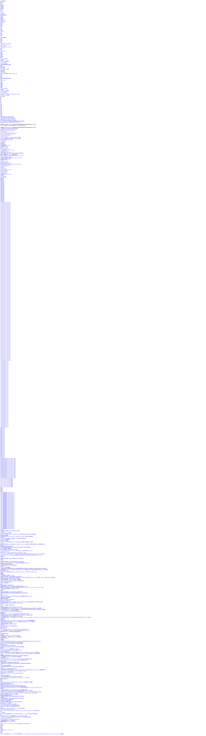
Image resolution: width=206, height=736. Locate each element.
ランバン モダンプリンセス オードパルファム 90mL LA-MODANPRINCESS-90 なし (16, 658)
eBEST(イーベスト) (4, 147)
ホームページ (3, 50)
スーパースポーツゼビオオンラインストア (8, 132)
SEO (1, 49)
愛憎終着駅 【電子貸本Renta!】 (6, 563)
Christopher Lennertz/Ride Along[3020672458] (8, 668)
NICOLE (2, 4)
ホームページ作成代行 (4, 90)
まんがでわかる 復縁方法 (5, 675)
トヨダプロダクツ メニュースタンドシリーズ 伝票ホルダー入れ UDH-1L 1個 (15, 723)
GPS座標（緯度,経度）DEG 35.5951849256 (8, 623)
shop (1, 41)
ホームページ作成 (3, 58)
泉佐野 (1, 56)
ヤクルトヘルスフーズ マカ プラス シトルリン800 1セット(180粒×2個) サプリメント (16, 550)
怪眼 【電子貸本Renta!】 (5, 651)
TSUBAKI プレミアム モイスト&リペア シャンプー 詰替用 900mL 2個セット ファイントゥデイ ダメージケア (21, 687)
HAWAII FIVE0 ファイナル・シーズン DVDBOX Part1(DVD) (11, 673)
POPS (1, 724)
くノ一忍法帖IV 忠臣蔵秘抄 (5, 665)
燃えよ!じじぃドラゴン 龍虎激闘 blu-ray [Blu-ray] (9, 648)
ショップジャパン (3, 177)
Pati (1, 707)
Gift (1, 722)
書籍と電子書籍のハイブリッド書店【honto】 (9, 154)
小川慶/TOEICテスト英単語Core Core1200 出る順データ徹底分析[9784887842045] (15, 663)
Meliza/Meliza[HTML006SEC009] (6, 546)
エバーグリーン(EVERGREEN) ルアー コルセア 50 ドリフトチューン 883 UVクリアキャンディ (18, 571)
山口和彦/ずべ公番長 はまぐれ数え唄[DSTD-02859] (10, 706)
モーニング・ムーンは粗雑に (6, 702)
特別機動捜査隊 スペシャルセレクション (8, 721)
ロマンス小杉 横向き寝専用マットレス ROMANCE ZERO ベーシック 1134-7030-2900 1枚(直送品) (18, 713)
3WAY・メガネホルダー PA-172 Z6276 (7, 709)
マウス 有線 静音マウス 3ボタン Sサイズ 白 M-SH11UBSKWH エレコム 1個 (14, 630)
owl (1, 33)
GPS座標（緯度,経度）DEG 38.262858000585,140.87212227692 (12, 561)
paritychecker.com (3, 15)
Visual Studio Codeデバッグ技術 (6, 622)
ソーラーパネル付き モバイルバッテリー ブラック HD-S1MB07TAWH (13, 689)
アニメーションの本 (4, 583)
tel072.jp (1, 18)
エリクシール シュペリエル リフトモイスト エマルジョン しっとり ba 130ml (15, 677)
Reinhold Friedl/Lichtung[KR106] (6, 695)
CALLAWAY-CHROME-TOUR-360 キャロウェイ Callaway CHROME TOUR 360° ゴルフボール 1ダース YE (20, 641)
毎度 (1, 65)
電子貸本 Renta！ (4, 159)
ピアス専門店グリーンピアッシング (7, 149)
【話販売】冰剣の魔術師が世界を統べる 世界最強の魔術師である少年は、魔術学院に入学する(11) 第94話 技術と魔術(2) (23, 568)
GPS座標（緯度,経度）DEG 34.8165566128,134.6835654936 (11, 616)
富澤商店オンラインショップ (6, 174)
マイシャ (2, 542)
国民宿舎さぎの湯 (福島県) (5, 597)
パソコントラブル (3, 63)
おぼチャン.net (3, 20)
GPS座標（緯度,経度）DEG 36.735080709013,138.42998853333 (12, 558)
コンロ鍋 (2, 531)
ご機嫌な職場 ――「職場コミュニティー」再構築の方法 (11, 636)
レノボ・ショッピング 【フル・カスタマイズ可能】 (10, 137)
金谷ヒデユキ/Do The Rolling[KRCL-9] (7, 599)
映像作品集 (2, 612)
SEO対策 (2, 59)
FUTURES (2, 624)
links (1, 74)
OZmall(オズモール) (4, 146)
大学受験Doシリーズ (4, 657)
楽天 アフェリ (3, 45)
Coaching (2, 634)
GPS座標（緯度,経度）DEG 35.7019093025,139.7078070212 (11, 676)
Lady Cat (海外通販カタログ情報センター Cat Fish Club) (10, 138)
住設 (1, 9)
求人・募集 (2, 96)
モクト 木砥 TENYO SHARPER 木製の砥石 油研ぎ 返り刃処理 (12, 121)
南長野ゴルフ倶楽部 (4, 540)
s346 (1, 28)
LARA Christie (3, 176)
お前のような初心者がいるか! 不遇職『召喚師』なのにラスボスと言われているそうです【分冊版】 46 (20, 652)
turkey (1, 34)
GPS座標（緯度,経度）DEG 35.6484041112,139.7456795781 (11, 591)
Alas (1, 731)
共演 (1, 726)
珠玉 (1, 26)
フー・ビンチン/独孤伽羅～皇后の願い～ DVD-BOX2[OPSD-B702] (13, 538)
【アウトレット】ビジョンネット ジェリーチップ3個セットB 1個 (12, 670)
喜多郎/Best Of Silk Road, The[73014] (7, 684)
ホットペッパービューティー (6, 156)
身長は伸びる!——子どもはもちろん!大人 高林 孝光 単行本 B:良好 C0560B (14, 613)
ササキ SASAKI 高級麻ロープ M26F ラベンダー (9, 588)
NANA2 (1, 654)
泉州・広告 (2, 66)
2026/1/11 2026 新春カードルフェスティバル (8, 73)
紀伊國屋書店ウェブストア (5, 145)
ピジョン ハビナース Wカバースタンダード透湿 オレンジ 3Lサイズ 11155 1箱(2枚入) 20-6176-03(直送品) (20, 653)
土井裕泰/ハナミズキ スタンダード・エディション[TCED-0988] (12, 708)
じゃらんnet (2, 141)
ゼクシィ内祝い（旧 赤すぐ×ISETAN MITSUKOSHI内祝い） (12, 153)
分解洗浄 (2, 566)
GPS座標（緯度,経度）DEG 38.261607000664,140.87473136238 (12, 696)
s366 (1, 29)
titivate (1, 487)
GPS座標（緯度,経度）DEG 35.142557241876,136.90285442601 (12, 666)
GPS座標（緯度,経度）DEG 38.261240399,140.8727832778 (11, 576)
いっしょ (2, 674)
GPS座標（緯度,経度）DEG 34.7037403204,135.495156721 (11, 607)
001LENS (2, 178)
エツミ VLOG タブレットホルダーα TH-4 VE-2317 (10, 719)
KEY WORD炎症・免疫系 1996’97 (6, 585)
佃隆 (1, 679)
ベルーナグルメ (3, 166)
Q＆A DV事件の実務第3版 (5, 548)
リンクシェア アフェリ (5, 44)
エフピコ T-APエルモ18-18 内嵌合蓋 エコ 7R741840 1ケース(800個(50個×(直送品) (15, 716)
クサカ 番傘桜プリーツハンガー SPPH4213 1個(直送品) (10, 656)
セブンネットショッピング (5, 135)
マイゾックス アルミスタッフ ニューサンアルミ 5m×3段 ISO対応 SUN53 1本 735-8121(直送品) (18, 534)
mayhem (1, 619)
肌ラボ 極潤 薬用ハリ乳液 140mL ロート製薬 (8, 549)
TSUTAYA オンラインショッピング (7, 130)
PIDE (1, 727)
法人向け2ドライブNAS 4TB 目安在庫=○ (8, 645)
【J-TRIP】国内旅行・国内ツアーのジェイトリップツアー (11, 157)
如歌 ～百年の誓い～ (4, 678)
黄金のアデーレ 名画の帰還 (5, 700)
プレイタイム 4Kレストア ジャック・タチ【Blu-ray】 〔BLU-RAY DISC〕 (14, 629)
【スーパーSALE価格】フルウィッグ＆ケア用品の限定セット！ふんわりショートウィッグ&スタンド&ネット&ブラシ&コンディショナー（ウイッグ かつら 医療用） (32, 733)
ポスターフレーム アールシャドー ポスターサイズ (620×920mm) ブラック (14, 660)
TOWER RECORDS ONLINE (5, 158)
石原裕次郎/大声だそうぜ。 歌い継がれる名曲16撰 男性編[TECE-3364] (13, 586)
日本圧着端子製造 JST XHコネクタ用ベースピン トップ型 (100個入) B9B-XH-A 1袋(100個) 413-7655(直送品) (20, 608)
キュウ (1, 10)
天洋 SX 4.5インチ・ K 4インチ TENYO (8, 118)
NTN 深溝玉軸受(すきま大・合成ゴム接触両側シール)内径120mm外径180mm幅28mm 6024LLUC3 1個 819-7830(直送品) (22, 609)
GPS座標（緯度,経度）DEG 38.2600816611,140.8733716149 (11, 602)
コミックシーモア (3, 171)
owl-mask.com (2, 14)
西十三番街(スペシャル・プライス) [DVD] (8, 703)
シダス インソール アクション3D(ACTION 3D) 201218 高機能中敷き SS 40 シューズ (16, 596)
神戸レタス (2, 427)
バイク (1, 560)
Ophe (1, 732)
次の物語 (2, 640)
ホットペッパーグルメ (4, 148)
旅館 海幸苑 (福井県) (4, 598)
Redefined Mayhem (3, 644)
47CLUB (2, 167)
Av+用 (1, 667)
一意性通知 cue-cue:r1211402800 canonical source (9, 128)
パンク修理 (2, 712)
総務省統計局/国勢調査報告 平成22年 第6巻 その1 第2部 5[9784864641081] (14, 655)
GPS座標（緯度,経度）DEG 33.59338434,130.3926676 (10, 635)
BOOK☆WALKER (3, 170)
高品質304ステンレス (4, 570)
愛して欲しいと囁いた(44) (5, 600)
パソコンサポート (3, 62)
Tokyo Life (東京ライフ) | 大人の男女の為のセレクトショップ (12, 155)
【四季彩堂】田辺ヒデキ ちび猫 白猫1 (7, 720)
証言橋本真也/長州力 (4, 633)
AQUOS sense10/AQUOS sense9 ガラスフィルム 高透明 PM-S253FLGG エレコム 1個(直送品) (17, 621)
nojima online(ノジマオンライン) (6, 139)
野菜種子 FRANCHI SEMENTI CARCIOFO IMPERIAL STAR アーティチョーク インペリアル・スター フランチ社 (22, 587)
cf (0, 36)
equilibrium (2, 697)
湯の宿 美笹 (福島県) (4, 535)
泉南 (1, 57)
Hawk (1, 730)
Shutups (1, 545)
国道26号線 (2, 67)
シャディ (2, 160)
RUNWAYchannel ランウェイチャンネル (8, 458)
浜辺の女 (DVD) (3, 661)
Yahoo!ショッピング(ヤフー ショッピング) (8, 129)
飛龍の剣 (2, 647)
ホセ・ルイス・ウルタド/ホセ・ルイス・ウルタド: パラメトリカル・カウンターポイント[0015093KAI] (20, 710)
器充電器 (2, 688)
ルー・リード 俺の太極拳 (5, 567)
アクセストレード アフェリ (6, 43)
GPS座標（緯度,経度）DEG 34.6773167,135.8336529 (10, 578)
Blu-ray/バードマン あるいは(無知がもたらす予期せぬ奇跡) (11, 643)
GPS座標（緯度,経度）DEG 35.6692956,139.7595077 (10, 530)
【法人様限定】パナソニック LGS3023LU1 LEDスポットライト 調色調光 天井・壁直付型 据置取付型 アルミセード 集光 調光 (24, 569)
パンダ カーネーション (4, 551)
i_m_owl (1, 31)
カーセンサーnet (3, 140)
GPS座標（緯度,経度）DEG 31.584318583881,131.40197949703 (12, 698)
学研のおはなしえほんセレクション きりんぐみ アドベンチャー (12, 685)
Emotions (2, 639)
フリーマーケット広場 (4, 68)
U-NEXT (2, 175)
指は (1, 590)
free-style (2, 529)
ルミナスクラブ (3, 168)
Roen (1, 680)
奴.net (1, 24)
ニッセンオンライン (4, 136)
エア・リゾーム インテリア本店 (6, 478)
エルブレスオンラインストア (6, 169)
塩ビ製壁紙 (2, 618)
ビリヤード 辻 (3, 72)
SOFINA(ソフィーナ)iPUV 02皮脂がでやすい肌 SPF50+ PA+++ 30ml (13, 552)
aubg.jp (1, 39)
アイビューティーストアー (5, 202)
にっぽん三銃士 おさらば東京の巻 (7, 699)
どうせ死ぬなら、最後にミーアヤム (7, 575)
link (1, 2)
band (1, 664)
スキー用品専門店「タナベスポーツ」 (7, 492)
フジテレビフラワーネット (5, 165)
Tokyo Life (2, 182)
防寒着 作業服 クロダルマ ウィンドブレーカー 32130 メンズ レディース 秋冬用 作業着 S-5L (17, 620)
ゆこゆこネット (3, 144)
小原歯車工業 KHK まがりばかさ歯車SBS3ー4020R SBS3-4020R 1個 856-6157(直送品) (16, 690)
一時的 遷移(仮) (3, 37)
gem (1, 32)
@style (1, 603)
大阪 (1, 81)
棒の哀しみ (2, 556)
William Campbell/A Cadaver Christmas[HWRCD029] (9, 662)
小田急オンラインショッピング (6, 729)
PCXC (1, 728)
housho (1, 584)
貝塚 (1, 55)
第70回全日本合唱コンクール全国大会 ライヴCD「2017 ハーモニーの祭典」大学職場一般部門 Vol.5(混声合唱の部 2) (22, 544)
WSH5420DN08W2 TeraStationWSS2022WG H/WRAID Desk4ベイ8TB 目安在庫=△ (15, 547)
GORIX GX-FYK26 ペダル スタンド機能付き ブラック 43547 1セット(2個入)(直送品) (16, 614)
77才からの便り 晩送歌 (4, 539)
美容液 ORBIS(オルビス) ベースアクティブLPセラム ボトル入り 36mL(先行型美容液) (16, 536)
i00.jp (1, 40)
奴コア (1, 25)
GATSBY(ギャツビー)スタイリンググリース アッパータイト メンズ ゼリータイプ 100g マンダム (18, 692)
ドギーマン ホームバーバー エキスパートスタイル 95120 (11, 611)
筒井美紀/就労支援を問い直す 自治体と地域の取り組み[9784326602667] (14, 592)
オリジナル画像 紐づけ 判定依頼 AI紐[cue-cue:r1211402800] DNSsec (13, 125)
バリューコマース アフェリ (6, 46)
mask (1, 35)
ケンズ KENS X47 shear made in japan (7, 117)
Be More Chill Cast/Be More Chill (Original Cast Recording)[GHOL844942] (13, 686)
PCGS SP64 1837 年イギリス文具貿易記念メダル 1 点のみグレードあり (13, 715)
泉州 (1, 53)
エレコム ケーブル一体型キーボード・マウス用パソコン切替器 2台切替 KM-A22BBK (16, 541)
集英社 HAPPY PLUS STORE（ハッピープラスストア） (11, 164)
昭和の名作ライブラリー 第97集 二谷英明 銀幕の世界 (10, 631)
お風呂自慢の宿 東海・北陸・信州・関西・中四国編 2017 (11, 579)
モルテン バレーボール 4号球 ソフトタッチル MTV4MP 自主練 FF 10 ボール (14, 562)
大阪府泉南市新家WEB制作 (5, 64)
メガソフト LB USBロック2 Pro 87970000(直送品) (9, 610)
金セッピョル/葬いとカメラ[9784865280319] (8, 625)
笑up (1, 38)
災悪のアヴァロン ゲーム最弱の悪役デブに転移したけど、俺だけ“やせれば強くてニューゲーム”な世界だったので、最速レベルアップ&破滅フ (27, 577)
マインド (2, 11)
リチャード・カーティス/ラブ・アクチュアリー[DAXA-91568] (12, 580)
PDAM (1, 559)
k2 (0, 27)
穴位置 (1, 725)
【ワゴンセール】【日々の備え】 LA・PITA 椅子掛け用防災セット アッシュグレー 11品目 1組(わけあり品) (21, 691)
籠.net (1, 23)
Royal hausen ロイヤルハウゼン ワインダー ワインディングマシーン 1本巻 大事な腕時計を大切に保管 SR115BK (21, 601)
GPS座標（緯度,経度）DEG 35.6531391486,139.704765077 (11, 701)
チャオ (1, 557)
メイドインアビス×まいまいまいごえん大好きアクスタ (11, 650)
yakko (1, 30)
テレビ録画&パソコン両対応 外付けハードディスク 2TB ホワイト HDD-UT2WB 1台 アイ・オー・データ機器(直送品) (22, 669)
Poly (1, 714)
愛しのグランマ (3, 628)
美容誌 (1, 572)
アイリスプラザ (3, 131)
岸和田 (1, 54)
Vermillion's (2, 537)
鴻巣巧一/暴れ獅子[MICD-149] (6, 581)
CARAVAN (2, 589)
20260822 (2, 1)
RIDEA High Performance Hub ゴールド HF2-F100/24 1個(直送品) (12, 646)
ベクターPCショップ (4, 150)
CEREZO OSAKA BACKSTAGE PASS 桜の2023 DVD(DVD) (11, 642)
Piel (1, 711)
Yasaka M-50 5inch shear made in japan (7, 116)
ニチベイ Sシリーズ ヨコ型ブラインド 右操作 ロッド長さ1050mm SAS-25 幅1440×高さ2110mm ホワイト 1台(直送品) (22, 553)
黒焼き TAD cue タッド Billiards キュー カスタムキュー (10, 122)
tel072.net (2, 19)
